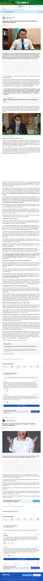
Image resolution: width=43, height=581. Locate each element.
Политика (4, 9)
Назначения (23, 9)
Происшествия (5, 417)
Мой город (32, 457)
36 (5, 520)
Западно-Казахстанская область (8, 511)
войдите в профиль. (33, 377)
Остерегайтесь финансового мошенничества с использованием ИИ (20, 100)
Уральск (16, 511)
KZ (37, 6)
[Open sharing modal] (27, 564)
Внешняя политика (16, 9)
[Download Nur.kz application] (21, 2)
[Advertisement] (21, 67)
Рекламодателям (37, 575)
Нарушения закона (12, 417)
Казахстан (10, 9)
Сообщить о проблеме (27, 575)
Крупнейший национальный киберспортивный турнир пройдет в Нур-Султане (21, 346)
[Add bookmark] (38, 564)
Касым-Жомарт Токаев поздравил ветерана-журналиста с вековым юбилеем (20, 349)
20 (37, 520)
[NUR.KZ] (21, 6)
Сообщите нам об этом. (18, 506)
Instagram (36, 411)
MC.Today (24, 340)
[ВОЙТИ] (40, 7)
